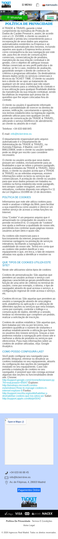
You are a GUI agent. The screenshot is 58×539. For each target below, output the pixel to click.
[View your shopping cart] (37, 5)
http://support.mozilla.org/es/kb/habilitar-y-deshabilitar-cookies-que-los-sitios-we (25, 394)
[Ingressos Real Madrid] (9, 5)
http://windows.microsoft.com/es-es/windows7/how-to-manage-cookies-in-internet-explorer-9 (24, 388)
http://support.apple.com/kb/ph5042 (21, 398)
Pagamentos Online (29, 490)
